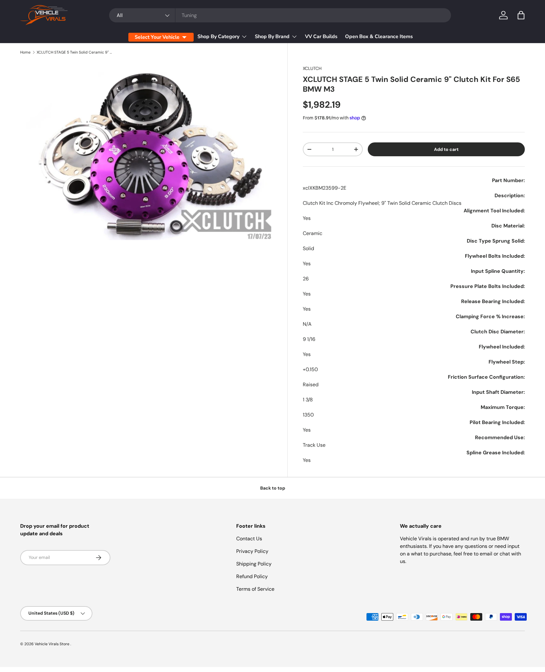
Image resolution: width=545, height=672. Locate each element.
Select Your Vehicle (157, 37)
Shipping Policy (254, 563)
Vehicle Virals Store (52, 643)
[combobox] (280, 15)
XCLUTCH (312, 68)
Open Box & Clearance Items (379, 36)
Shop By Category (218, 36)
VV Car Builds (321, 36)
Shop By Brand (272, 36)
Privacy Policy (252, 551)
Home (25, 52)
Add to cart (446, 149)
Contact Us (249, 538)
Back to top (272, 488)
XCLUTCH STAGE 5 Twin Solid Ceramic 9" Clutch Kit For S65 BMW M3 (74, 52)
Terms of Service (255, 589)
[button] (521, 15)
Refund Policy (252, 576)
